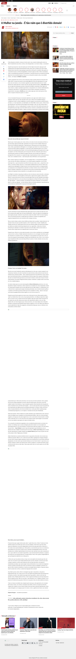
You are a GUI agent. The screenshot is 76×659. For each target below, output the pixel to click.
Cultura (60, 53)
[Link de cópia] (66, 27)
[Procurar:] (62, 33)
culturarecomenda (46, 598)
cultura (41, 598)
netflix (21, 599)
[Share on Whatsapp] (59, 27)
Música (67, 72)
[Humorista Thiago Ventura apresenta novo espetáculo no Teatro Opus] (28, 623)
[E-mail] (64, 27)
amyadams (23, 598)
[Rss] (35, 643)
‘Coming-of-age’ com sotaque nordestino (65, 629)
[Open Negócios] (10, 5)
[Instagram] (54, 3)
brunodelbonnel (34, 598)
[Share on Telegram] (63, 27)
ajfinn (14, 598)
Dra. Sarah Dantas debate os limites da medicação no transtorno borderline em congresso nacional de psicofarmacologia (66, 57)
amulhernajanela (18, 598)
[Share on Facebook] (53, 27)
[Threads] (58, 3)
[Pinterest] (56, 3)
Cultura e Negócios (8, 26)
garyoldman (12, 599)
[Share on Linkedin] (61, 27)
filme (9, 599)
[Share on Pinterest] (57, 27)
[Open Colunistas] (17, 5)
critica (38, 598)
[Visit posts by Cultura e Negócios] (3, 27)
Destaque (63, 72)
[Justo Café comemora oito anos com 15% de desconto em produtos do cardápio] (56, 64)
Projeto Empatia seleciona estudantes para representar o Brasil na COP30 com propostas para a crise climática (9, 631)
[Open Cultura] (4, 5)
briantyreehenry (28, 598)
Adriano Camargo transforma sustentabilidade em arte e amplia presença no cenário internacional (36, 15)
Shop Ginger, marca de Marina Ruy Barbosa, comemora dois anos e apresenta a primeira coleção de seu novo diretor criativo (47, 631)
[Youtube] (52, 3)
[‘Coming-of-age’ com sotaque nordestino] (66, 623)
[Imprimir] (68, 27)
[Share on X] (55, 27)
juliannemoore (17, 599)
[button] (60, 15)
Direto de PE (61, 60)
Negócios (70, 72)
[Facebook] (49, 3)
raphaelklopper (25, 599)
